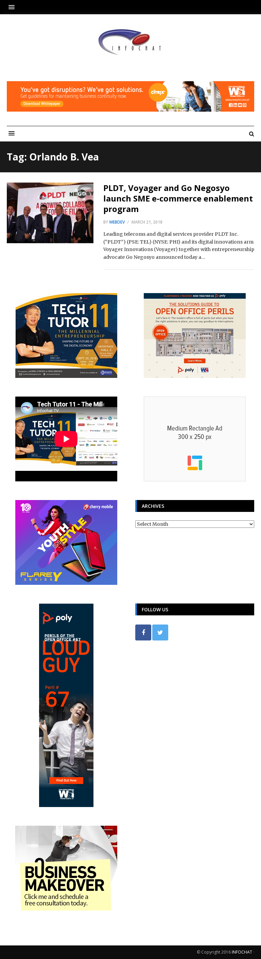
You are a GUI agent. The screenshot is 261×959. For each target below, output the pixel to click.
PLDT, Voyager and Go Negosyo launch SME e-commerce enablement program (178, 198)
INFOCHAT (242, 952)
